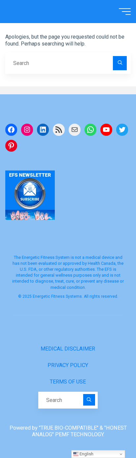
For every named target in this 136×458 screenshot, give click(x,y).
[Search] (120, 63)
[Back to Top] (110, 432)
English (86, 453)
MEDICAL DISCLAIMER (68, 349)
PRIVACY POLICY (68, 365)
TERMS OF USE (68, 382)
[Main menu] (125, 11)
